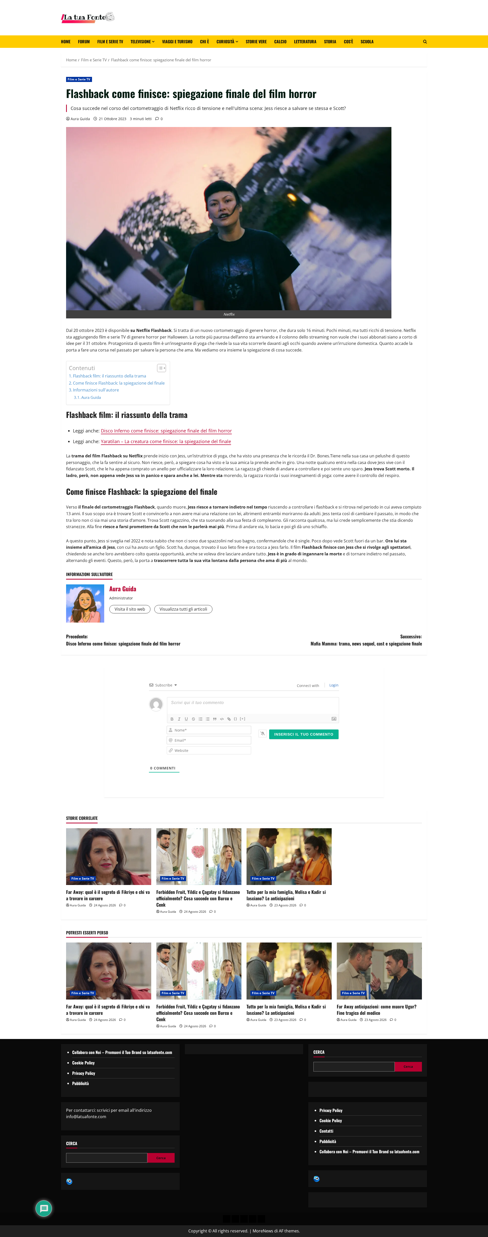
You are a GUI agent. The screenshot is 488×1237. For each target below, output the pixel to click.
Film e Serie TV (110, 41)
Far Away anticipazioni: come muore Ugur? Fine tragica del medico (377, 1009)
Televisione (141, 41)
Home (65, 41)
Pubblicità (80, 1083)
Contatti (326, 1131)
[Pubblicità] (244, 1219)
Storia (330, 41)
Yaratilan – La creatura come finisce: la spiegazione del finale (166, 441)
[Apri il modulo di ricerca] (425, 42)
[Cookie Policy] (261, 1219)
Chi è (204, 41)
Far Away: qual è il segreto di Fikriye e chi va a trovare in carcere (108, 895)
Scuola (367, 41)
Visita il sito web (130, 609)
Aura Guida (80, 118)
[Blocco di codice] (221, 719)
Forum (84, 41)
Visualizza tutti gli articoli (183, 609)
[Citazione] (214, 719)
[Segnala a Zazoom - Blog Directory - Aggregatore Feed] (69, 1181)
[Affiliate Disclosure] (252, 1219)
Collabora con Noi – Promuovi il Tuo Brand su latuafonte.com (122, 1052)
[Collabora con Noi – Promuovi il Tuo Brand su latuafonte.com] (235, 1219)
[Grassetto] (172, 719)
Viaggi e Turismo (177, 41)
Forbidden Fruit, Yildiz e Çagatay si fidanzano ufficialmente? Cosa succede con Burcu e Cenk (198, 898)
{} (235, 719)
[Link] (229, 719)
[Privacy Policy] (227, 1219)
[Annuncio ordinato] (200, 719)
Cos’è (348, 41)
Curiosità (225, 41)
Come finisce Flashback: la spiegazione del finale (119, 383)
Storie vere (256, 41)
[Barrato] (193, 719)
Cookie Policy (83, 1063)
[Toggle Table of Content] (159, 368)
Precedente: (123, 640)
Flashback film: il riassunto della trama (109, 376)
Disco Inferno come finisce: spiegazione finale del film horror (166, 431)
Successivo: (366, 640)
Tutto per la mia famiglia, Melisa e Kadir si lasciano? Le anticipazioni (286, 895)
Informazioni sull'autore (96, 390)
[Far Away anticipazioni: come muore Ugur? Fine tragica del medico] (379, 971)
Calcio (280, 41)
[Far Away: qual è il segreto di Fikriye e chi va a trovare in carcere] (108, 856)
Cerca (71, 1143)
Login (333, 685)
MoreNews (263, 1231)
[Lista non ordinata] (207, 719)
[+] (243, 719)
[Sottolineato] (186, 719)
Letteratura (305, 41)
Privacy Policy (83, 1073)
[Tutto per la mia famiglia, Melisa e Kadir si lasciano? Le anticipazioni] (289, 856)
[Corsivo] (179, 719)
